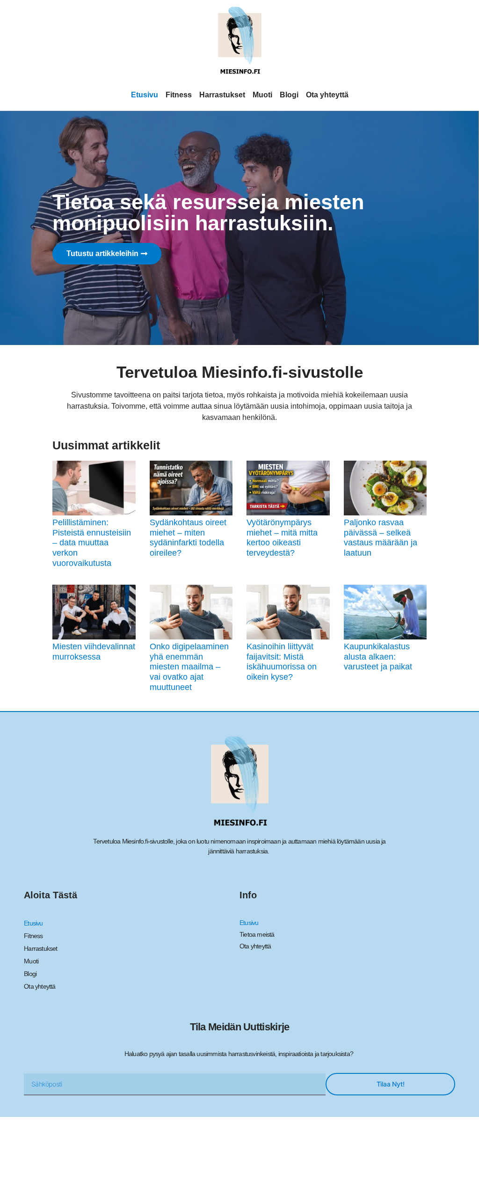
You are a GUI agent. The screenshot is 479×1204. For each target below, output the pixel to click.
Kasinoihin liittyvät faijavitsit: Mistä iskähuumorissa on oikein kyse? (282, 662)
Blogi (289, 95)
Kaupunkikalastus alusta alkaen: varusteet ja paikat (378, 656)
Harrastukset (222, 95)
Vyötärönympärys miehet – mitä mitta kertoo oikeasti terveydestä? (282, 538)
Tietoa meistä (257, 934)
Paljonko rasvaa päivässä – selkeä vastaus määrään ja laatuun (380, 538)
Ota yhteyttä (327, 95)
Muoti (262, 95)
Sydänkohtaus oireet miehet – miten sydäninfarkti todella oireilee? (188, 538)
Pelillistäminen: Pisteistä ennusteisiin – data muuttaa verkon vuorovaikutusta (91, 542)
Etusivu (144, 95)
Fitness (179, 95)
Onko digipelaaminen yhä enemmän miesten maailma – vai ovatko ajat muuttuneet (189, 666)
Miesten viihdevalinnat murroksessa (93, 651)
